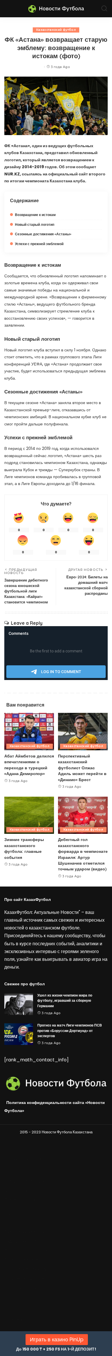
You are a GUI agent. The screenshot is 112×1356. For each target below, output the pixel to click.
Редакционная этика (24, 1241)
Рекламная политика (24, 1260)
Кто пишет (14, 1223)
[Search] (104, 8)
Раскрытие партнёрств (26, 1269)
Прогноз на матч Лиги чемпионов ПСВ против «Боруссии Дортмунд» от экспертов (69, 1030)
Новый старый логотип (34, 224)
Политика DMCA (20, 1200)
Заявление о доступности (29, 1278)
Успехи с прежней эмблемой (39, 244)
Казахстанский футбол (56, 30)
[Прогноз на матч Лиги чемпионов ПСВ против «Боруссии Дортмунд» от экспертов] (18, 1034)
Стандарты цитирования (28, 1158)
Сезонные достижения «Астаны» (43, 234)
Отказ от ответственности (29, 1190)
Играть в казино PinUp (57, 1339)
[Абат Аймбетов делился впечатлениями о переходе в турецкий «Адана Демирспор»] (29, 731)
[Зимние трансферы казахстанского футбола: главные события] (29, 815)
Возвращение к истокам (35, 215)
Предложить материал (26, 1250)
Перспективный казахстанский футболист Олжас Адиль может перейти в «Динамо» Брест (82, 767)
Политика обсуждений (25, 1287)
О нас (10, 1310)
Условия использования (27, 1181)
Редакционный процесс (27, 1232)
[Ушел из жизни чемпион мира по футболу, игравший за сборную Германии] (18, 1004)
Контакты (13, 1320)
